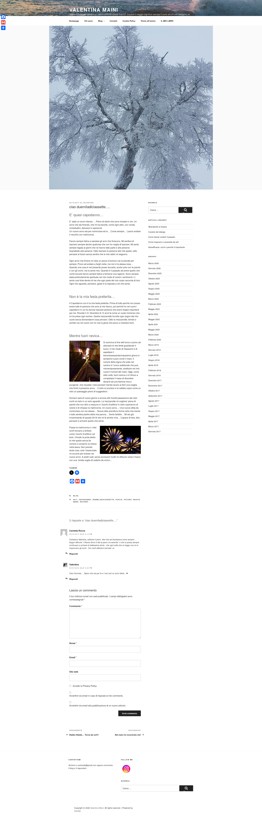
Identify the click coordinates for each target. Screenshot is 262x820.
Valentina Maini (93, 9)
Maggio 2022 (154, 319)
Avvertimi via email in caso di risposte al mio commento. (96, 695)
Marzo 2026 (153, 263)
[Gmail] (3, 22)
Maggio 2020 (154, 329)
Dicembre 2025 (155, 273)
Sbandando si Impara (157, 226)
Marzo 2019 (153, 344)
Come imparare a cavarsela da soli (163, 242)
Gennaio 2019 (154, 349)
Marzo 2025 (153, 298)
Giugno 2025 (154, 288)
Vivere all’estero (148, 21)
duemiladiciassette (103, 500)
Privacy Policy (90, 685)
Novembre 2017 (155, 385)
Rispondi (73, 553)
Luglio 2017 (153, 406)
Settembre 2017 (155, 395)
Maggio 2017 (154, 416)
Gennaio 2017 (154, 431)
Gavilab (77, 810)
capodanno (85, 500)
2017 (75, 500)
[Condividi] (3, 28)
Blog (100, 21)
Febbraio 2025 (154, 304)
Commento (75, 606)
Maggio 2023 (154, 309)
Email (72, 657)
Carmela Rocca (77, 530)
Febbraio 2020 (154, 339)
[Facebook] (3, 17)
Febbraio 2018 (154, 370)
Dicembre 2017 (155, 380)
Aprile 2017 (153, 421)
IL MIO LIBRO (167, 21)
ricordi (84, 502)
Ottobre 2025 (154, 278)
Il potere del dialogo (156, 232)
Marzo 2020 (153, 334)
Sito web (73, 671)
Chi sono (88, 21)
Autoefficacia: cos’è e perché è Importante (166, 247)
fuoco (119, 500)
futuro (128, 500)
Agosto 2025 (153, 283)
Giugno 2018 (154, 360)
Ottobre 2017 (154, 390)
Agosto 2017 (153, 400)
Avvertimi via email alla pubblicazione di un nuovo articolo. (97, 705)
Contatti (113, 21)
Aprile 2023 (153, 314)
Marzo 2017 (153, 426)
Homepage (74, 21)
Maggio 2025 (154, 293)
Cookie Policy (129, 21)
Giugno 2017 (154, 411)
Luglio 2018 (153, 355)
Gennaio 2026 (154, 268)
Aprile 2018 (153, 365)
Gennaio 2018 (154, 375)
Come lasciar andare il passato (161, 237)
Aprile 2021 (153, 324)
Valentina (88, 203)
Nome (73, 643)
